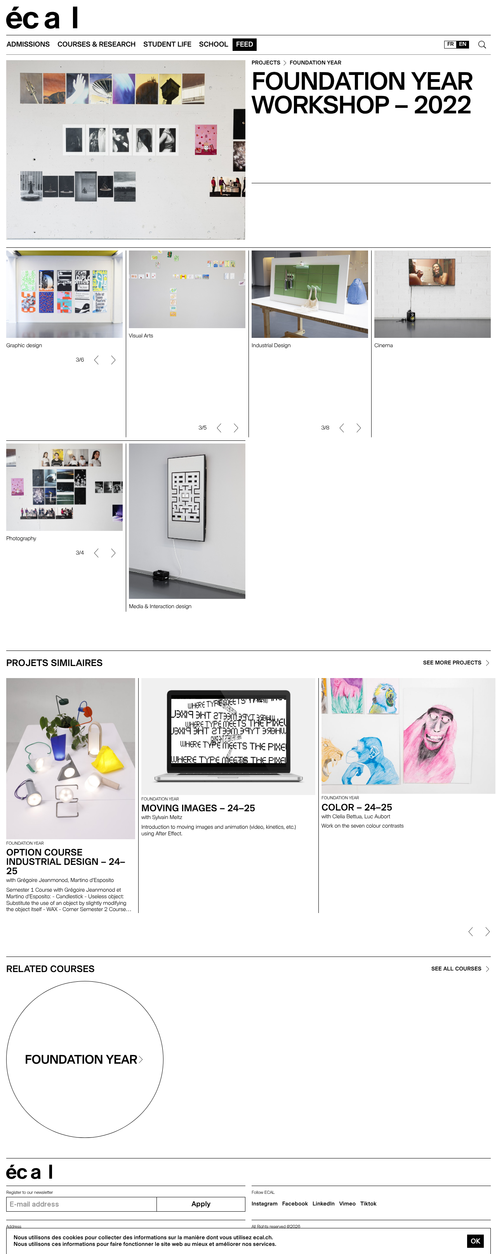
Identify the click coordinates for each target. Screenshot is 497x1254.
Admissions (28, 44)
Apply (200, 1204)
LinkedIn (324, 1204)
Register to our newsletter (29, 1192)
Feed (244, 44)
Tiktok (368, 1204)
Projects (266, 63)
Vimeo (347, 1204)
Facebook (295, 1204)
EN (462, 44)
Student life (167, 44)
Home (42, 18)
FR (450, 44)
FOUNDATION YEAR (315, 63)
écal (29, 1172)
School (213, 44)
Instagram (265, 1204)
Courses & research (96, 44)
